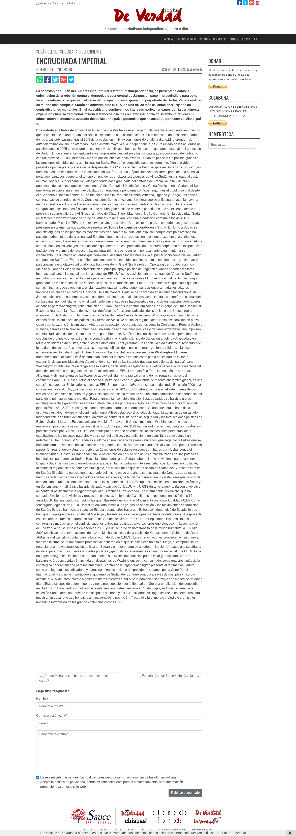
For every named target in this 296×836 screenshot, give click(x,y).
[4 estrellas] (197, 69)
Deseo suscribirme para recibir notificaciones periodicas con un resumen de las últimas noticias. (108, 777)
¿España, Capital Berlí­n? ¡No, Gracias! (167, 675)
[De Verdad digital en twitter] (246, 2)
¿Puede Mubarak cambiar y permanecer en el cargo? (73, 678)
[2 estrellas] (191, 69)
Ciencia (234, 39)
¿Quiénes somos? (45, 3)
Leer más (223, 833)
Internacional (187, 39)
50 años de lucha (66, 3)
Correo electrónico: (50, 715)
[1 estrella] (187, 69)
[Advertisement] (119, 635)
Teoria (246, 39)
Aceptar (240, 833)
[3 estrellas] (194, 69)
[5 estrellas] (200, 69)
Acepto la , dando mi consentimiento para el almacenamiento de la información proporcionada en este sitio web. (111, 784)
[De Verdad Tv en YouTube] (257, 2)
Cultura (204, 39)
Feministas (219, 39)
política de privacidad (70, 782)
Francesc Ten (63, 69)
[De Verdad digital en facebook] (240, 2)
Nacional (169, 39)
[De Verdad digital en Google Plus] (252, 2)
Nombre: (42, 698)
